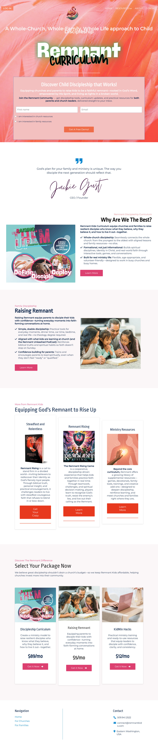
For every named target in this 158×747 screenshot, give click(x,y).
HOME (108, 8)
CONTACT (151, 8)
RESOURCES (122, 8)
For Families (21, 725)
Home (18, 717)
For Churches (22, 721)
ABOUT (139, 8)
